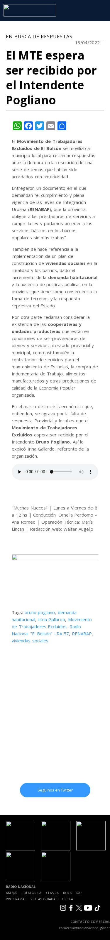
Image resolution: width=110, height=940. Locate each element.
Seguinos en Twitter (55, 790)
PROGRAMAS (16, 899)
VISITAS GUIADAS (44, 899)
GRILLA (67, 899)
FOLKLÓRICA (31, 892)
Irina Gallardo (51, 619)
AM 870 (11, 892)
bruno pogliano (40, 612)
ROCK (67, 892)
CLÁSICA (52, 892)
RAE (79, 892)
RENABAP (82, 633)
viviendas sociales (30, 641)
